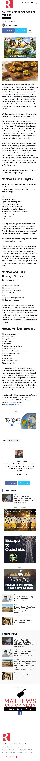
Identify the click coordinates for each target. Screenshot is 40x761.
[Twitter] (28, 3)
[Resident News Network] (9, 4)
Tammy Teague (12, 25)
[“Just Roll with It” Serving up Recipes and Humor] (7, 598)
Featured (17, 604)
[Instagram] (25, 3)
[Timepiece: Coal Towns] (7, 621)
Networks (17, 618)
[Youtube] (32, 3)
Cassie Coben (17, 502)
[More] (30, 30)
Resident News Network (20, 601)
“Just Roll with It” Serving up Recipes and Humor (25, 598)
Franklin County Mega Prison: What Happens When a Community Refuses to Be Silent (25, 610)
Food (15, 594)
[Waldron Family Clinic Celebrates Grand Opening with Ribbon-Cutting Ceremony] (7, 498)
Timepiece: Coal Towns (23, 620)
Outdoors (6, 18)
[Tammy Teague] (4, 25)
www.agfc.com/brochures (13, 405)
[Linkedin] (20, 474)
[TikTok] (23, 474)
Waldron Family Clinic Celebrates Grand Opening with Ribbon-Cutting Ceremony (25, 498)
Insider (16, 494)
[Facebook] (22, 3)
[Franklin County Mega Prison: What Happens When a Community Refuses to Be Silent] (7, 608)
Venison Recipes (13, 440)
